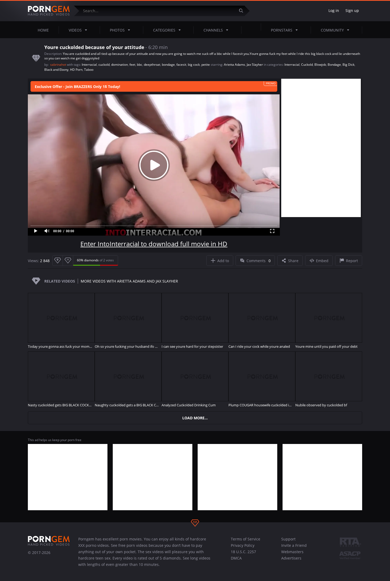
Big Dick (348, 64)
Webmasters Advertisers (292, 555)
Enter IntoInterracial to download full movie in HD (153, 243)
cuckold (104, 64)
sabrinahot (58, 64)
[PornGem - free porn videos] (49, 11)
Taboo (88, 69)
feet (132, 64)
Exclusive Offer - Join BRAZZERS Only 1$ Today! (77, 86)
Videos (75, 30)
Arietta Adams (234, 64)
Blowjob (320, 64)
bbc (139, 64)
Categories (164, 30)
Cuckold (307, 64)
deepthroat (152, 64)
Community (332, 30)
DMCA (236, 558)
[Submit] (243, 10)
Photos (117, 30)
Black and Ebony (56, 69)
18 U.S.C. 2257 (243, 551)
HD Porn (76, 69)
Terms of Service (245, 539)
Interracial (89, 64)
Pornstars (281, 30)
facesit (181, 64)
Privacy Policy (242, 545)
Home (43, 30)
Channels (213, 30)
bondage (168, 64)
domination (119, 64)
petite (205, 64)
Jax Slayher (255, 64)
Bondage (334, 64)
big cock (194, 64)
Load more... (195, 417)
